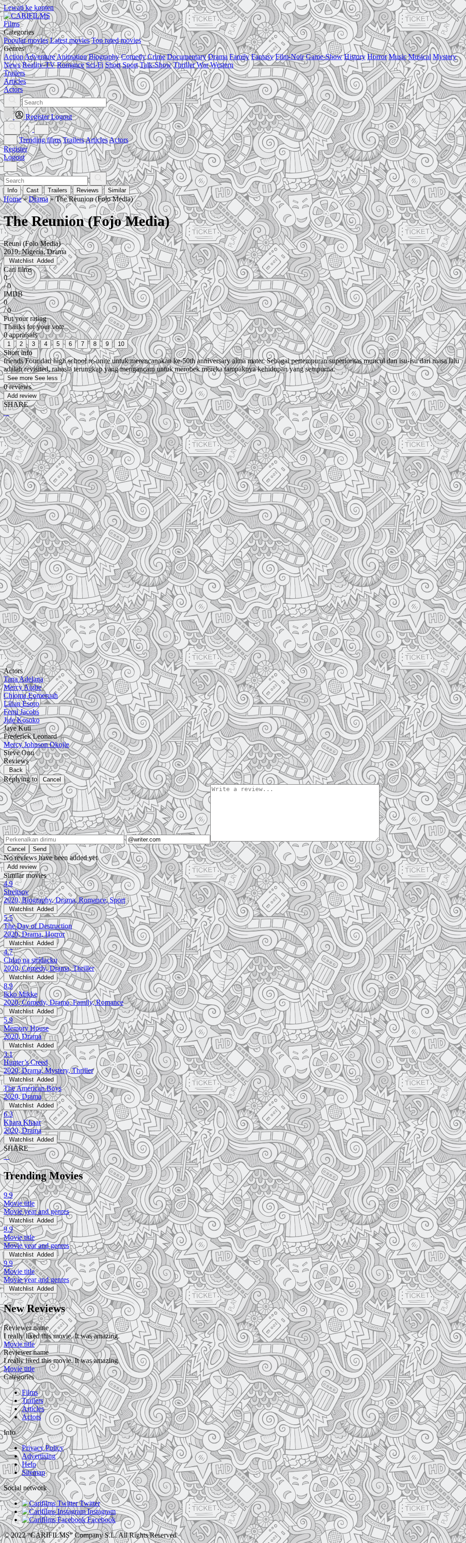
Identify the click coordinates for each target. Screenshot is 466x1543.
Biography (104, 56)
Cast (32, 190)
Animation (71, 56)
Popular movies (26, 40)
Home (12, 199)
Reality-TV (38, 65)
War (202, 65)
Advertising (39, 1456)
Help (29, 1464)
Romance (70, 65)
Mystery (444, 56)
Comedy (133, 56)
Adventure (40, 56)
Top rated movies (116, 40)
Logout (14, 157)
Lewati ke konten (29, 7)
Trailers (73, 140)
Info (12, 190)
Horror (377, 56)
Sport (130, 65)
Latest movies (70, 40)
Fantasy (262, 56)
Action (13, 56)
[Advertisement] (233, 495)
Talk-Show (156, 65)
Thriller (184, 65)
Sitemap (33, 1472)
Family (239, 56)
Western (221, 65)
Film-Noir (289, 56)
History (354, 56)
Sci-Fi (94, 65)
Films (30, 1392)
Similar (117, 190)
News (12, 65)
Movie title (19, 1344)
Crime (156, 56)
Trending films (40, 140)
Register (15, 149)
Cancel (52, 779)
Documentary (186, 56)
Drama (218, 56)
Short (113, 65)
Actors (118, 140)
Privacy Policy (43, 1448)
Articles (97, 140)
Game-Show (324, 56)
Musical (419, 56)
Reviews (87, 190)
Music (397, 56)
